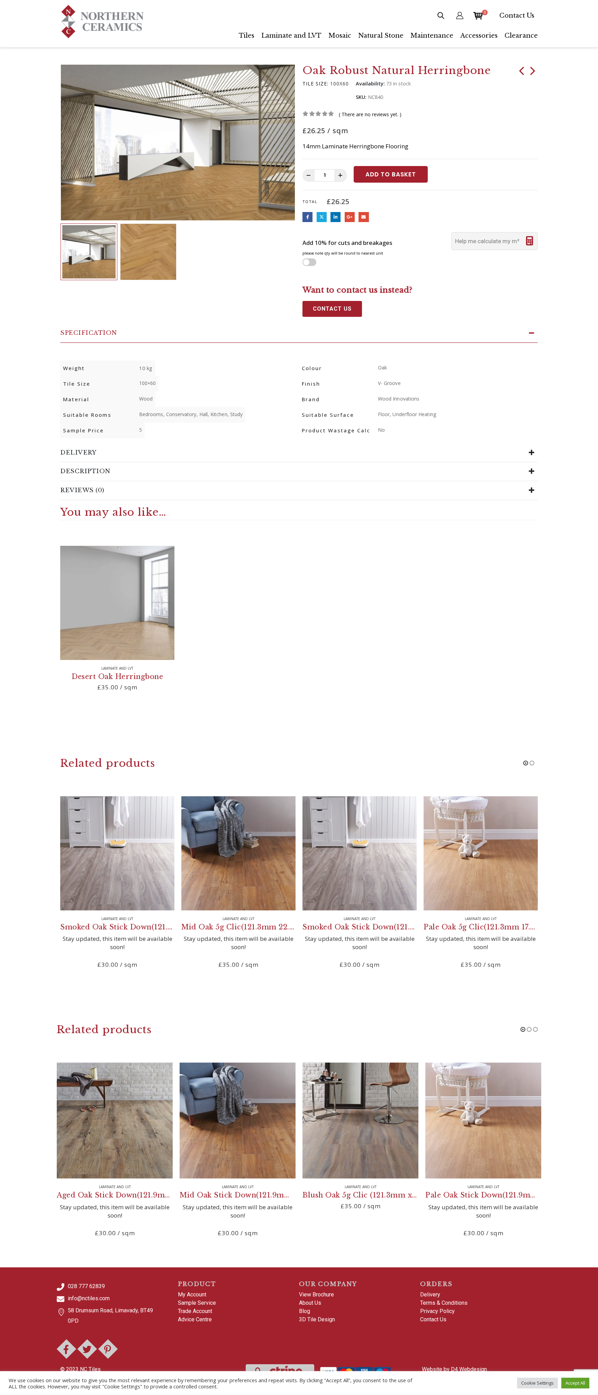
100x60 (339, 83)
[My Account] (459, 15)
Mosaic (339, 35)
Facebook (307, 217)
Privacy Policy (437, 1311)
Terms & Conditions (444, 1303)
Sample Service (197, 1303)
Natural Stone (381, 35)
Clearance (521, 35)
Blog (304, 1311)
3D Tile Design (317, 1319)
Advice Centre (195, 1319)
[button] (441, 15)
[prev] (521, 72)
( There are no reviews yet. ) (370, 114)
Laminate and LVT (291, 35)
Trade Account (195, 1311)
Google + (350, 217)
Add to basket (390, 174)
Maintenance (431, 35)
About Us (310, 1303)
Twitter (322, 217)
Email (364, 217)
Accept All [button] (575, 1383)
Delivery (430, 1294)
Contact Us (516, 15)
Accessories (479, 35)
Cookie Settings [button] (537, 1383)
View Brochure (316, 1294)
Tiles (246, 35)
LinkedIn (335, 217)
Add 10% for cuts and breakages (347, 247)
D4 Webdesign (469, 1369)
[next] (532, 72)
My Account (192, 1294)
